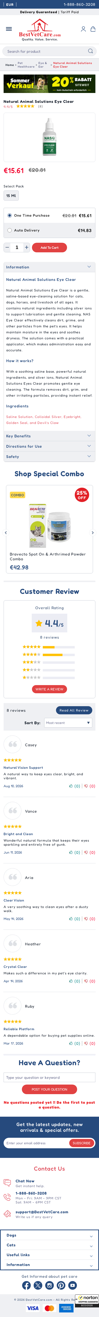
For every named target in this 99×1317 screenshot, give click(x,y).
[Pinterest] (61, 1286)
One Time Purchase (32, 215)
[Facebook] (26, 1286)
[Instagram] (49, 1286)
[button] (87, 1300)
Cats (11, 1244)
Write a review (49, 689)
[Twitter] (38, 1286)
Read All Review (74, 710)
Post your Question (49, 1089)
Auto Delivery (27, 230)
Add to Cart (50, 247)
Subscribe (82, 1143)
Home (10, 65)
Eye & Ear (42, 64)
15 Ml (11, 195)
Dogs (11, 1235)
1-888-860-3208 (79, 4)
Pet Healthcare (26, 64)
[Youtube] (72, 1286)
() (77, 786)
